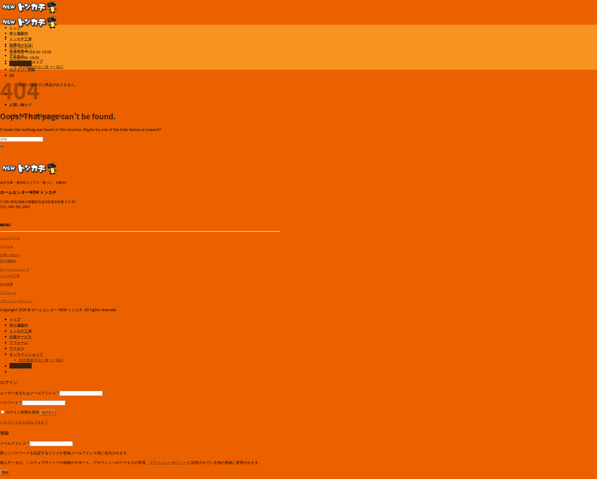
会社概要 (6, 283)
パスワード (10, 402)
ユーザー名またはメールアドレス (29, 393)
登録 (5, 472)
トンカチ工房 (20, 38)
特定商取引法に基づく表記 (41, 66)
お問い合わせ (10, 254)
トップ (15, 27)
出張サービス (20, 44)
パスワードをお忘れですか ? (23, 422)
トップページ (10, 237)
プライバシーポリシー (16, 300)
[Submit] (2, 146)
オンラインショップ (26, 61)
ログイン (48, 412)
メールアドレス (14, 443)
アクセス (16, 55)
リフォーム (18, 50)
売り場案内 (18, 33)
